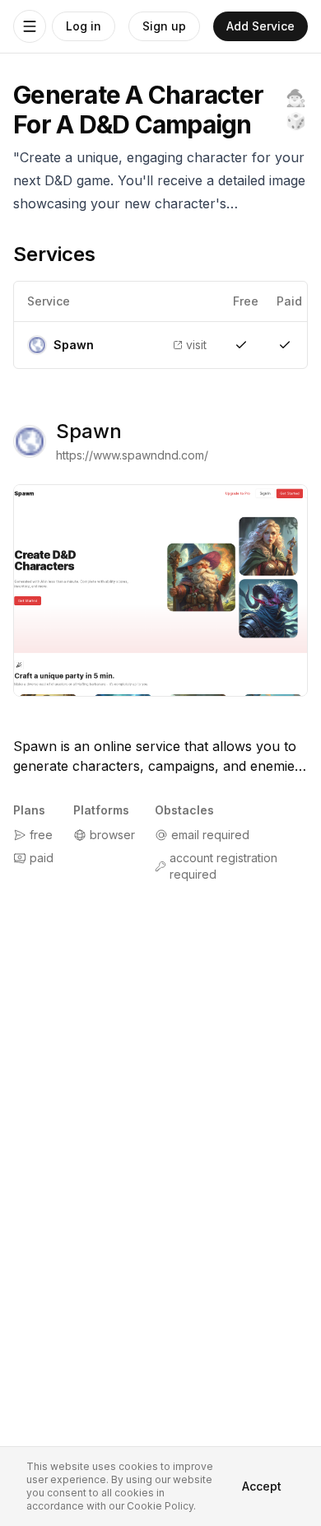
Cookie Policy (160, 1506)
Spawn (89, 431)
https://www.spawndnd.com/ (132, 455)
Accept (261, 1486)
